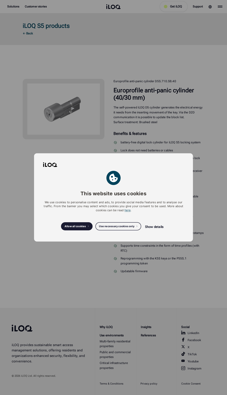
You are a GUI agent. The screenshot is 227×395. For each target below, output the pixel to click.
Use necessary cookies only (116, 226)
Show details (154, 227)
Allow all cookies (75, 226)
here (127, 210)
